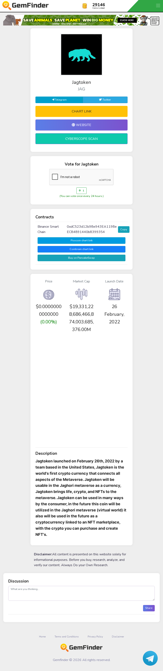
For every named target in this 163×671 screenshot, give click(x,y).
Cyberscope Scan (81, 138)
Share (148, 608)
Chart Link (81, 111)
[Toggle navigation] (158, 5)
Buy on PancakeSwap (81, 258)
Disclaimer (118, 636)
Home (42, 636)
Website (83, 125)
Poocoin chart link (82, 240)
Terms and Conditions (67, 636)
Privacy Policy (95, 636)
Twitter (106, 100)
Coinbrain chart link (81, 249)
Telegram (60, 100)
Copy (123, 229)
